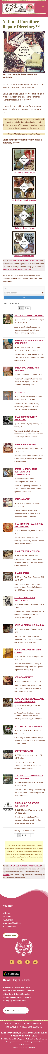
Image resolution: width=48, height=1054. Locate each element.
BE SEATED (19, 392)
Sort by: (13, 303)
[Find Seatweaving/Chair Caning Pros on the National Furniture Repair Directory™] (24, 159)
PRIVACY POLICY (13, 1024)
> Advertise (8, 920)
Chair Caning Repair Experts (24, 172)
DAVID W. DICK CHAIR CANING (29, 625)
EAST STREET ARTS (23, 751)
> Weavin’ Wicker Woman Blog (16, 987)
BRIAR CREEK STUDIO (25, 444)
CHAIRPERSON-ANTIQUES (26, 551)
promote (6, 875)
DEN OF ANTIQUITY (23, 677)
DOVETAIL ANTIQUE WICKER (28, 726)
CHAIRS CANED (21, 573)
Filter (5, 303)
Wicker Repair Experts (24, 255)
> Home (6, 913)
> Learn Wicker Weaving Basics (17, 997)
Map (27, 308)
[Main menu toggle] (43, 7)
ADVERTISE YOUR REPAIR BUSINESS (25, 866)
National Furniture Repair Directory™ (18, 269)
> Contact (7, 917)
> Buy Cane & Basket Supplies (16, 994)
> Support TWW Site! (12, 923)
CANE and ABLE (22, 499)
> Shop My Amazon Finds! (14, 1001)
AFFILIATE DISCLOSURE (31, 1027)
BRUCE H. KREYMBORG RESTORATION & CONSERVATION (25, 472)
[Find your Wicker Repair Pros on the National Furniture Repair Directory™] (24, 243)
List (21, 308)
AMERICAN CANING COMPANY (29, 316)
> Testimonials (9, 927)
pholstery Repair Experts (24, 228)
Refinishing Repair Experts (24, 200)
